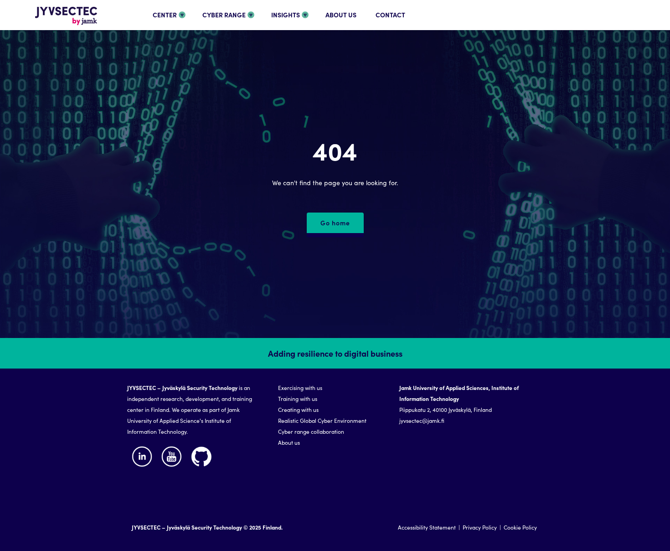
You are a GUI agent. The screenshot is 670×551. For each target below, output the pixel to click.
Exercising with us (300, 387)
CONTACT (390, 14)
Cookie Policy (520, 527)
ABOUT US (340, 14)
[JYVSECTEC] (55, 26)
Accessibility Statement (427, 527)
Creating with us (298, 409)
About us (289, 442)
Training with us (297, 398)
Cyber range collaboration (311, 431)
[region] (335, 444)
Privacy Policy (480, 527)
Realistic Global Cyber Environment (322, 420)
